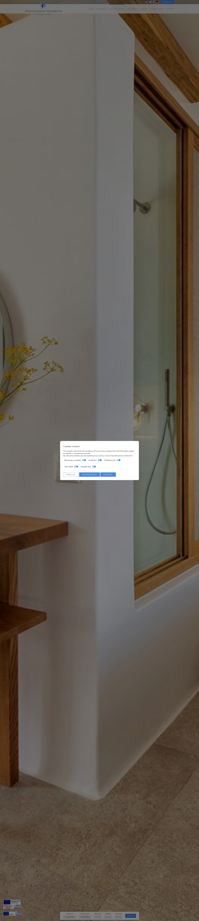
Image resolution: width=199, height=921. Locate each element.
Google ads (86, 467)
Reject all (71, 474)
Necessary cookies (72, 460)
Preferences (109, 460)
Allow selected (89, 474)
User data (68, 467)
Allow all (108, 474)
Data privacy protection (123, 456)
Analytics (93, 460)
